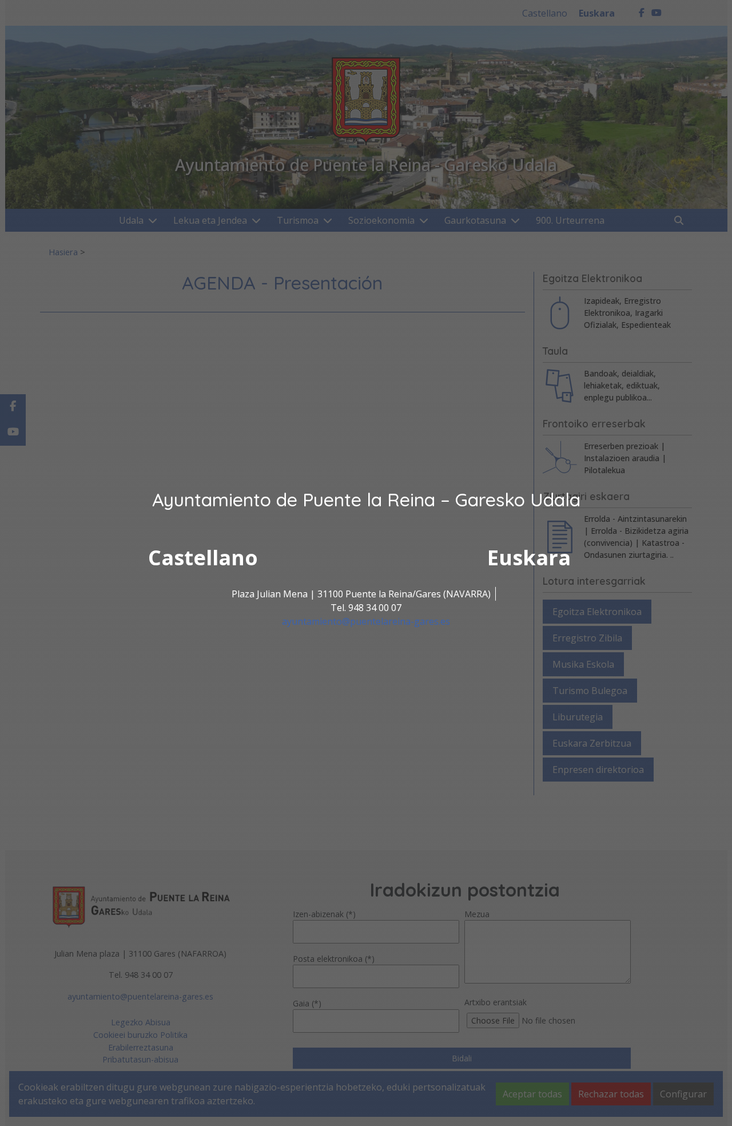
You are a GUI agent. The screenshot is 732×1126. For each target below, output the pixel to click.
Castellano (203, 558)
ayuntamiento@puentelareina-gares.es (366, 621)
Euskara (529, 558)
